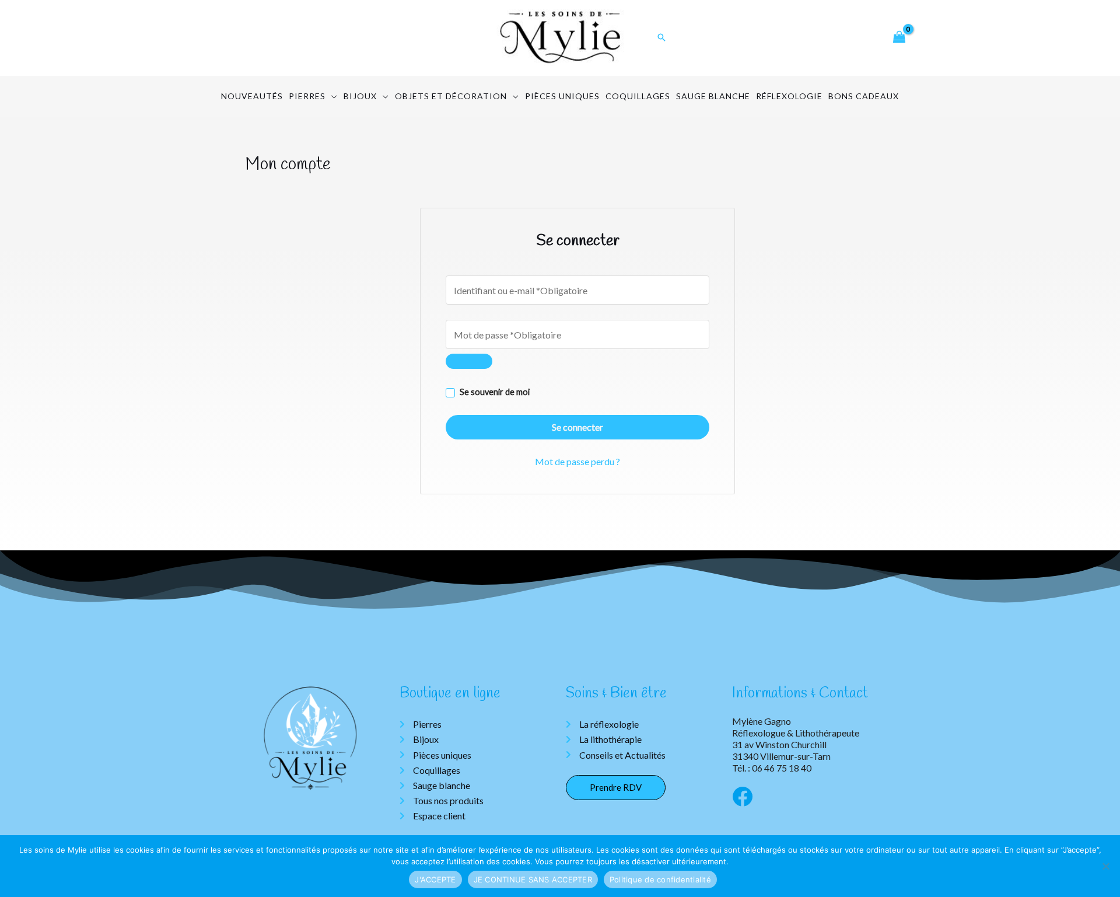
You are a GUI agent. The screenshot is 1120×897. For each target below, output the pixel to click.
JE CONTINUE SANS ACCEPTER (533, 879)
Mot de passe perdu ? (577, 461)
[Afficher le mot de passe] (469, 361)
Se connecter (577, 426)
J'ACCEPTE (435, 879)
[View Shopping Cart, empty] (899, 37)
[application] (332, 96)
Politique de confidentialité (660, 879)
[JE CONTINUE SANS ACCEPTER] (1105, 866)
